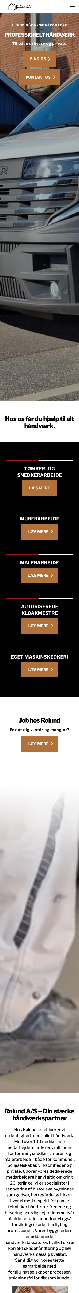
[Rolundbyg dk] (39, 6)
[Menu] (72, 6)
